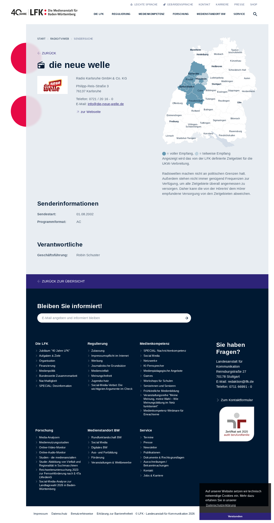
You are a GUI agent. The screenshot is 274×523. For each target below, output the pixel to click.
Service (146, 430)
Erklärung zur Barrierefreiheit (115, 513)
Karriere (222, 4)
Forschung (44, 430)
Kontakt (204, 4)
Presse (239, 4)
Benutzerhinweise (82, 513)
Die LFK (41, 344)
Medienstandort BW (104, 430)
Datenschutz (59, 513)
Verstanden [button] (235, 516)
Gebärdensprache (179, 4)
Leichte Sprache (145, 4)
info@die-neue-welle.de (106, 104)
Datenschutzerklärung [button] (221, 505)
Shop (253, 4)
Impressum (41, 513)
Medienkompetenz (154, 344)
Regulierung (98, 344)
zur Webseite (91, 112)
